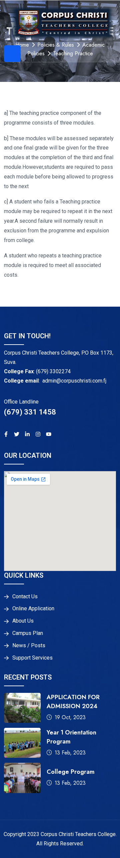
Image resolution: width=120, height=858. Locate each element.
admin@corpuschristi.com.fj (74, 381)
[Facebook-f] (6, 434)
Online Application (33, 609)
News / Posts (28, 646)
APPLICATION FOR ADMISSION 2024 (73, 702)
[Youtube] (48, 434)
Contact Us (25, 597)
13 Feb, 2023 (70, 752)
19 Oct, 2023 (70, 717)
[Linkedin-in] (27, 434)
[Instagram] (38, 434)
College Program (71, 771)
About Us (23, 621)
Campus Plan (27, 633)
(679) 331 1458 (30, 412)
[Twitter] (16, 434)
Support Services (32, 658)
